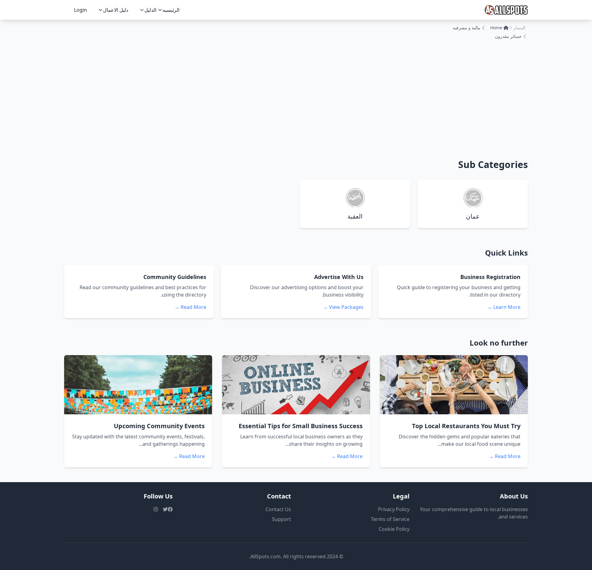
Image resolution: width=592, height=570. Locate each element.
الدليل (150, 9)
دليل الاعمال (115, 9)
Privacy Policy (393, 509)
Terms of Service (390, 519)
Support (281, 519)
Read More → (190, 307)
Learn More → (503, 307)
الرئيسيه (170, 9)
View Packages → (343, 307)
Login (80, 9)
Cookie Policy (394, 529)
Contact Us (278, 509)
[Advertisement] (296, 98)
